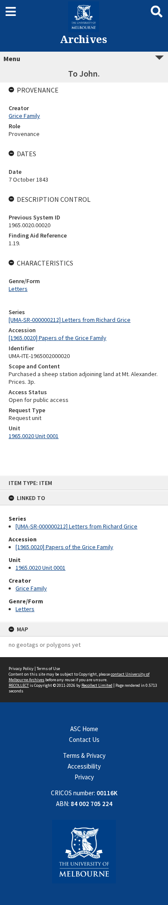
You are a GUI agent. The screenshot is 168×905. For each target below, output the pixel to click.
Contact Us (84, 739)
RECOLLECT (19, 685)
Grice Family (31, 588)
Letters (25, 609)
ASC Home (84, 729)
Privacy (84, 777)
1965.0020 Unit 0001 (40, 567)
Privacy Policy (21, 668)
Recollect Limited (96, 685)
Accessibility (84, 766)
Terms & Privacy (84, 755)
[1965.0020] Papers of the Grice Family (64, 547)
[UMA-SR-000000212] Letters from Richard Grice (76, 526)
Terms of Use (48, 668)
